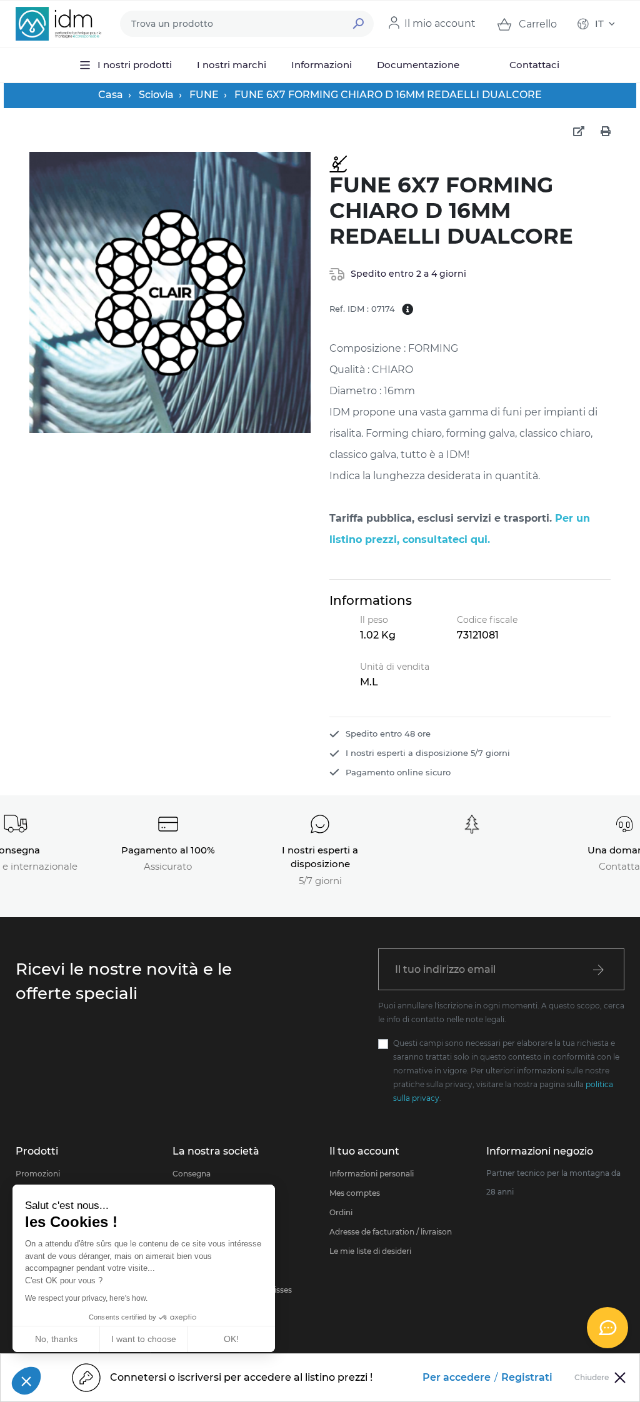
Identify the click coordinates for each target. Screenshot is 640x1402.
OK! (231, 1339)
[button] (26, 1381)
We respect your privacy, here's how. (86, 1298)
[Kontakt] (607, 1327)
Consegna (191, 1173)
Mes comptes (354, 1193)
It (599, 23)
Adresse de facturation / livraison (390, 1231)
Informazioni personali (371, 1173)
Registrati (526, 1377)
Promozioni (38, 1173)
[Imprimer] (606, 131)
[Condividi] (578, 131)
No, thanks (56, 1339)
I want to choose (143, 1339)
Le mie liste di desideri (370, 1251)
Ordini (340, 1212)
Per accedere (456, 1377)
